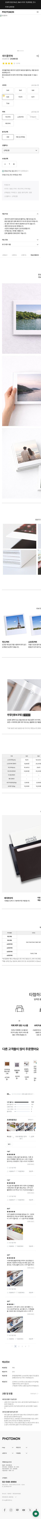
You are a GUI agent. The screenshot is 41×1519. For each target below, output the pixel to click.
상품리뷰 (23, 255)
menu (37, 12)
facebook (4, 1510)
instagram (10, 1510)
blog (17, 1510)
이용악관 (9, 1493)
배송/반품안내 (35, 255)
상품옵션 (4, 255)
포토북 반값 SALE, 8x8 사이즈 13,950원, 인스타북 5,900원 (20, 4)
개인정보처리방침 (16, 1493)
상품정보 (14, 255)
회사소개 (4, 1493)
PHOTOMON (8, 12)
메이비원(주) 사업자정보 (7, 1497)
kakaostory (36, 1510)
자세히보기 (33, 1393)
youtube (23, 1510)
